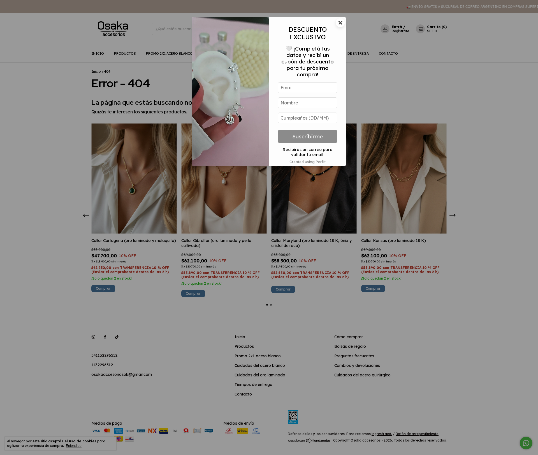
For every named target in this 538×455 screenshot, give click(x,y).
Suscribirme (307, 136)
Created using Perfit (307, 161)
